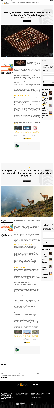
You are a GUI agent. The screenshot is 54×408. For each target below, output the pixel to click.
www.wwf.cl (16, 123)
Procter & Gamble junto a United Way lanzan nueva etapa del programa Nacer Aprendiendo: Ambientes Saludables (40, 156)
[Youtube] (52, 0)
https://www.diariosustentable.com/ (25, 144)
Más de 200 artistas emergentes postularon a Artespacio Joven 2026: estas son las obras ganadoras (22, 399)
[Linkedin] (30, 21)
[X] (51, 0)
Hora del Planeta (28, 138)
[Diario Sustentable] (17, 146)
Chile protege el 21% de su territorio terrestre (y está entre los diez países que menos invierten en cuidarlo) (37, 394)
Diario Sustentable (24, 17)
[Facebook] (49, 0)
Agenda (43, 97)
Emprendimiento (44, 91)
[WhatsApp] (29, 21)
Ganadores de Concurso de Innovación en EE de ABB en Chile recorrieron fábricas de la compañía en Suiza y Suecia (13, 156)
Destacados (2, 71)
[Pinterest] (27, 21)
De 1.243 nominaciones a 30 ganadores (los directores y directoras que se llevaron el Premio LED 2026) (37, 398)
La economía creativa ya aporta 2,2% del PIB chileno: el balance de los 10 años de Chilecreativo (45, 94)
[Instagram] (50, 0)
